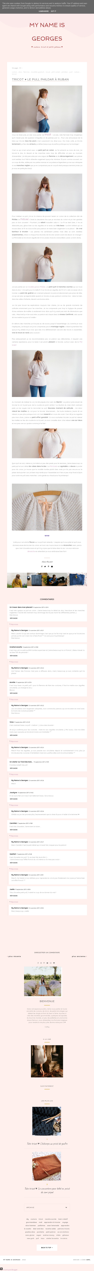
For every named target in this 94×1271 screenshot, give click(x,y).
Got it (53, 11)
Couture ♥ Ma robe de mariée (47, 1061)
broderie (64, 1238)
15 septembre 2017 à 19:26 (25, 792)
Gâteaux (65, 1235)
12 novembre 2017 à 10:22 (36, 668)
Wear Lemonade (53, 1225)
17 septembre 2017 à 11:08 (24, 823)
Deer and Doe (38, 1229)
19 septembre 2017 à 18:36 (22, 889)
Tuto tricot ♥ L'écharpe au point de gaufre (47, 1143)
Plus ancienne (79, 956)
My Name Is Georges (19, 630)
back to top (46, 1247)
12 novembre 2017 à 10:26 (36, 780)
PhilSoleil (24, 219)
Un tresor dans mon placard (21, 607)
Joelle (12, 889)
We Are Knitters (63, 1232)
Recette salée (50, 1229)
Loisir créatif (63, 1219)
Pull (71, 72)
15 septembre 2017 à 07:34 (23, 682)
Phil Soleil (56, 72)
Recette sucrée (51, 1219)
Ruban (76, 72)
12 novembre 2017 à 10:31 (36, 875)
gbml (88, 1260)
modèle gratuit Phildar (36, 287)
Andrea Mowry (49, 1235)
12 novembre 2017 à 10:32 (36, 908)
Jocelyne (13, 793)
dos (20, 72)
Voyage (65, 1222)
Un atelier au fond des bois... (21, 762)
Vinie (12, 722)
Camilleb (13, 823)
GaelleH (13, 854)
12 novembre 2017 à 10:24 (36, 747)
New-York (31, 1238)
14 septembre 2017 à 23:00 (30, 647)
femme (26, 72)
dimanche (31, 551)
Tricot (14, 74)
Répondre (14, 618)
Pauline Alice (30, 1232)
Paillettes (42, 1225)
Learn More (44, 11)
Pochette (40, 1232)
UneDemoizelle (16, 647)
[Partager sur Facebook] (42, 566)
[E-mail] (52, 566)
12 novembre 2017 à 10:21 (36, 630)
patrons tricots (63, 1229)
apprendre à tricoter (52, 1222)
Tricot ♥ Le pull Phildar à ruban (40, 79)
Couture (34, 1219)
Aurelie (12, 682)
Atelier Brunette (52, 1238)
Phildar (65, 72)
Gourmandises (31, 1222)
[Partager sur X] (45, 566)
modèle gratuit (37, 72)
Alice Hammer (30, 1225)
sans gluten (30, 1235)
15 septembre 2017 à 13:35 (41, 762)
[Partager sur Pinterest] (49, 566)
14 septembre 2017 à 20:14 (40, 607)
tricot (48, 134)
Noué (48, 72)
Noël (41, 1222)
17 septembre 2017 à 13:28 (24, 854)
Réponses (14, 624)
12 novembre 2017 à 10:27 (36, 842)
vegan (38, 1235)
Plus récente (14, 956)
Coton (14, 72)
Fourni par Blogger (10, 1270)
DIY (27, 1219)
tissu (43, 1238)
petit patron (51, 1232)
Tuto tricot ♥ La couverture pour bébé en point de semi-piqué (47, 1190)
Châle (58, 1235)
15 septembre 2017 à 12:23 (22, 722)
